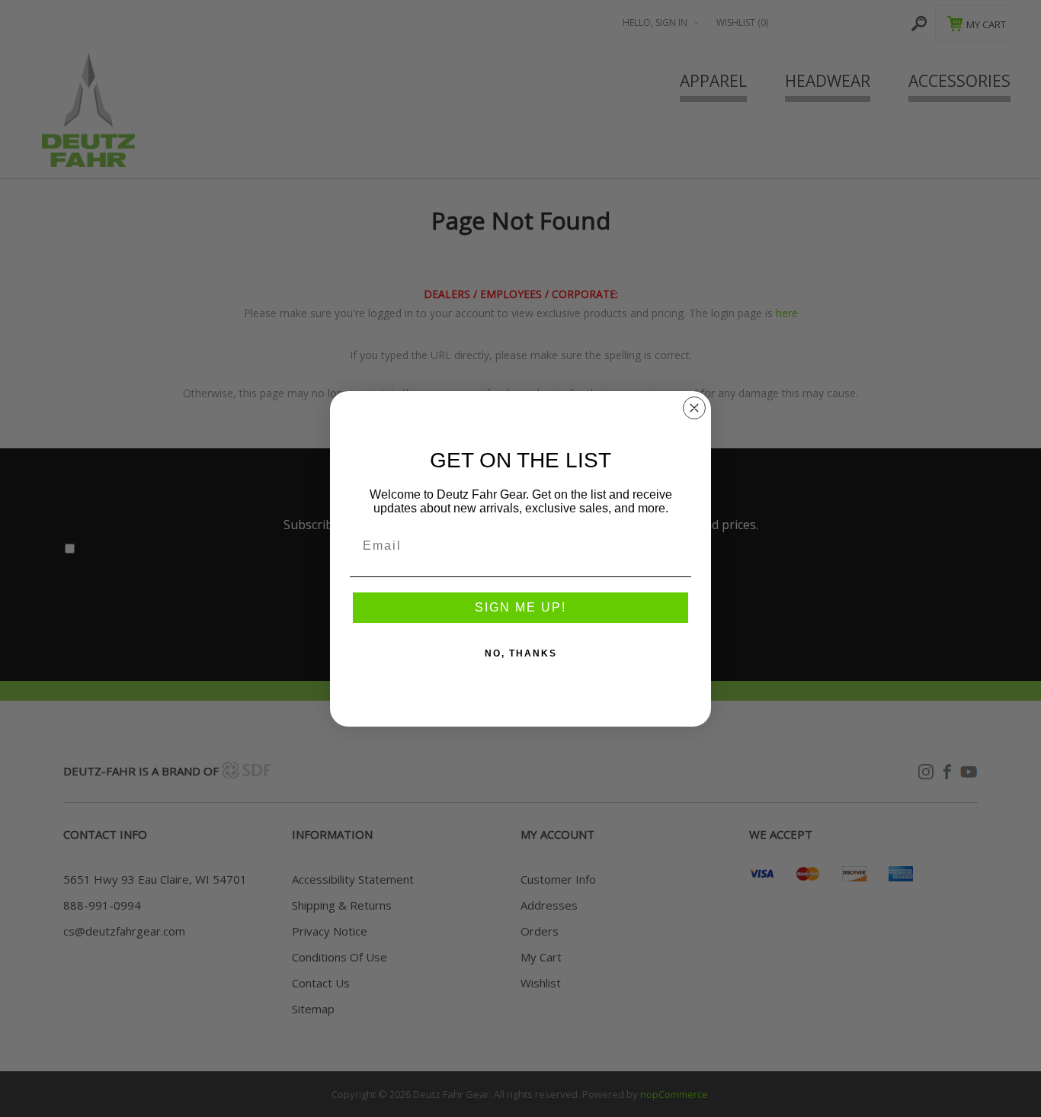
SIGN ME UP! (520, 607)
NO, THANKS (521, 653)
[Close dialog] (694, 408)
